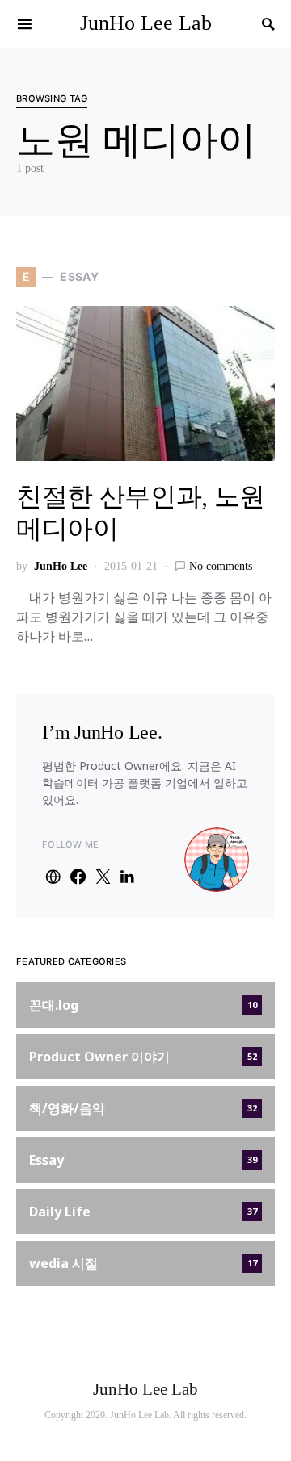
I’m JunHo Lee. (102, 732)
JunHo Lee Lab (146, 23)
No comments (220, 566)
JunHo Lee (60, 566)
